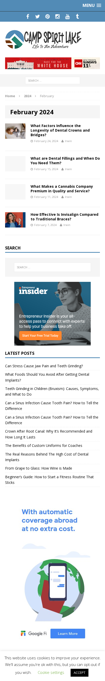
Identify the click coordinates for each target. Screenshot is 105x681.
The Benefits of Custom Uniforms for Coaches (43, 445)
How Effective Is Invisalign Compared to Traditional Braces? (64, 216)
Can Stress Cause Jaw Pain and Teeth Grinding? (44, 365)
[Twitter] (37, 16)
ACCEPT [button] (79, 672)
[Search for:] (52, 80)
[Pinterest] (47, 16)
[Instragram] (57, 16)
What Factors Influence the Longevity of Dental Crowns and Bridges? (60, 130)
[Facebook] (27, 16)
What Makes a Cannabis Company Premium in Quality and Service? (62, 188)
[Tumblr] (77, 16)
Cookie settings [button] (51, 672)
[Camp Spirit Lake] (52, 39)
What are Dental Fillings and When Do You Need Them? (65, 160)
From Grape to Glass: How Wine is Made (38, 468)
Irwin (68, 141)
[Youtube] (67, 16)
